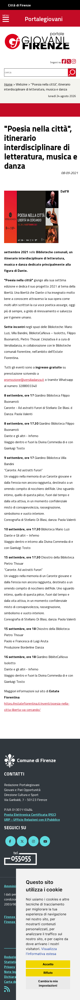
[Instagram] (74, 62)
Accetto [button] (48, 964)
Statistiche (12, 961)
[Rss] (7, 990)
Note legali (12, 971)
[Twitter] (69, 62)
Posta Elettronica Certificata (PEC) (30, 814)
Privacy (9, 966)
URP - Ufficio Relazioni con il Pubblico (32, 819)
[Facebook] (64, 62)
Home (8, 84)
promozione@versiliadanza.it (24, 379)
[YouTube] (44, 841)
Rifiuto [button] (48, 972)
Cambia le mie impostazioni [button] (48, 983)
